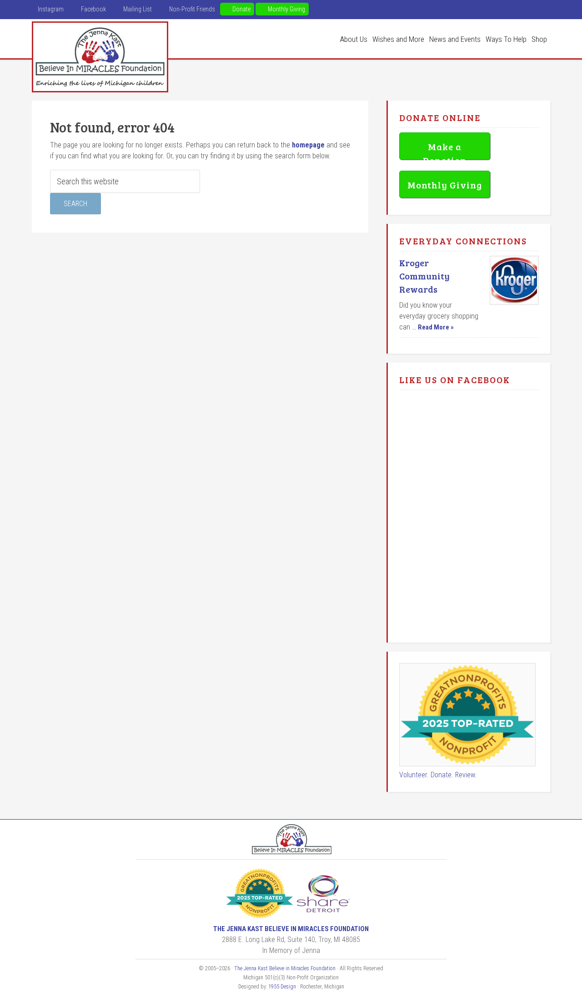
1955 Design (282, 986)
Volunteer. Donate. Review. (438, 774)
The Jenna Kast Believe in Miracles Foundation (100, 57)
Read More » (436, 327)
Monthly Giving (444, 184)
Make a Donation (445, 150)
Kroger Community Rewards (424, 275)
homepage (308, 145)
